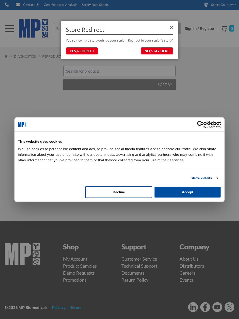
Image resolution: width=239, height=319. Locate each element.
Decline (119, 192)
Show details (201, 178)
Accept (187, 192)
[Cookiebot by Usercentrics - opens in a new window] (200, 124)
